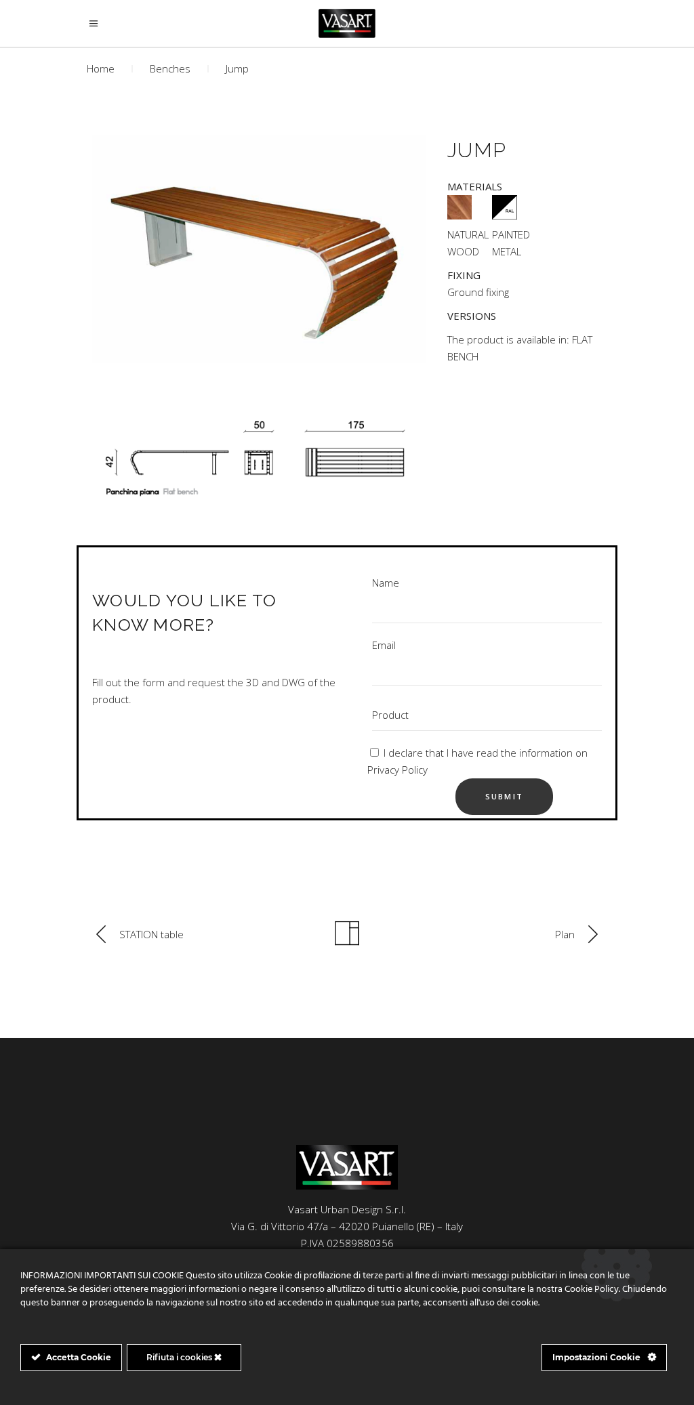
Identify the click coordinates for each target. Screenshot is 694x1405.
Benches (170, 68)
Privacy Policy (397, 769)
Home (101, 68)
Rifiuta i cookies (180, 1357)
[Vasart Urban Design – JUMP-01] (257, 250)
